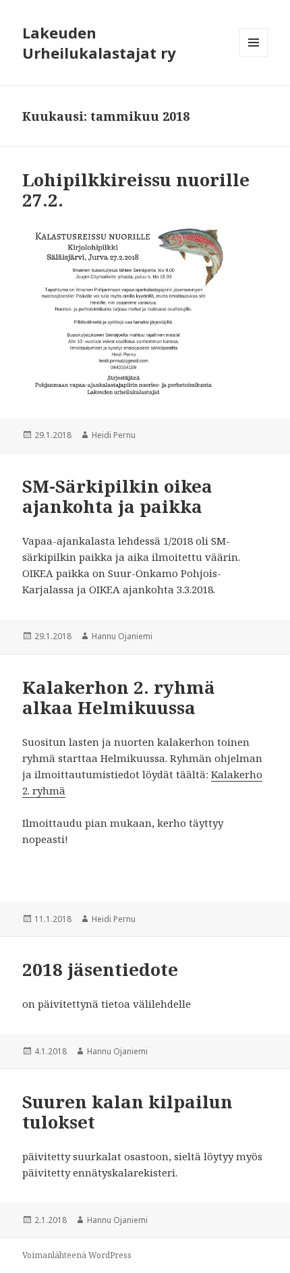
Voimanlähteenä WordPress (77, 1255)
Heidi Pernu (114, 435)
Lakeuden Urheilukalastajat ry (99, 42)
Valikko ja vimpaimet (254, 56)
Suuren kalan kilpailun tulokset (127, 1111)
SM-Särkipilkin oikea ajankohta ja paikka (117, 496)
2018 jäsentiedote (100, 969)
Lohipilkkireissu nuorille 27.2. (136, 189)
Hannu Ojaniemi (122, 636)
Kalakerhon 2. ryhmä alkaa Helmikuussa (118, 697)
